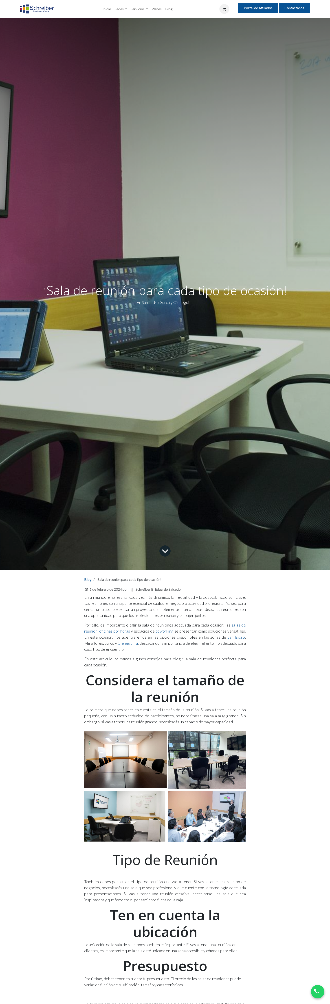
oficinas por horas (114, 631)
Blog (88, 579)
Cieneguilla (128, 643)
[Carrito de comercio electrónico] (224, 9)
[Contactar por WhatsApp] (317, 991)
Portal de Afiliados (258, 8)
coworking (165, 631)
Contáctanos (294, 8)
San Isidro (236, 637)
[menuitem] (107, 8)
